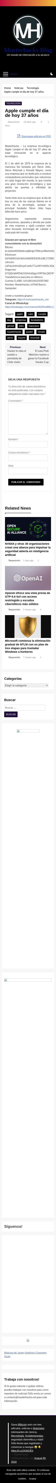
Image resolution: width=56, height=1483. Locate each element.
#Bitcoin (22, 1424)
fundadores (37, 320)
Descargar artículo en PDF (36, 136)
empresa (21, 320)
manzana (34, 326)
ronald (41, 331)
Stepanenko (14, 122)
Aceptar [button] (32, 1479)
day (9, 320)
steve (10, 337)
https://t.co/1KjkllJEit (22, 1450)
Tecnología (13, 103)
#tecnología (17, 1435)
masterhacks (14, 331)
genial (10, 326)
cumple (42, 314)
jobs (21, 326)
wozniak (35, 337)
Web (10, 465)
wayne (21, 337)
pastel (29, 331)
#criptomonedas (34, 1435)
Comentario (15, 401)
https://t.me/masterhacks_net (33, 299)
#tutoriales (38, 1428)
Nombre (13, 439)
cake (30, 314)
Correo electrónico (19, 452)
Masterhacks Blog (28, 49)
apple (20, 314)
